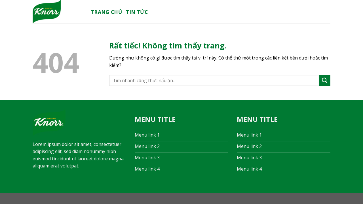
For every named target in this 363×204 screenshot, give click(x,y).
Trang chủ (106, 11)
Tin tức (137, 11)
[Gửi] (324, 80)
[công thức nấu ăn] (58, 12)
